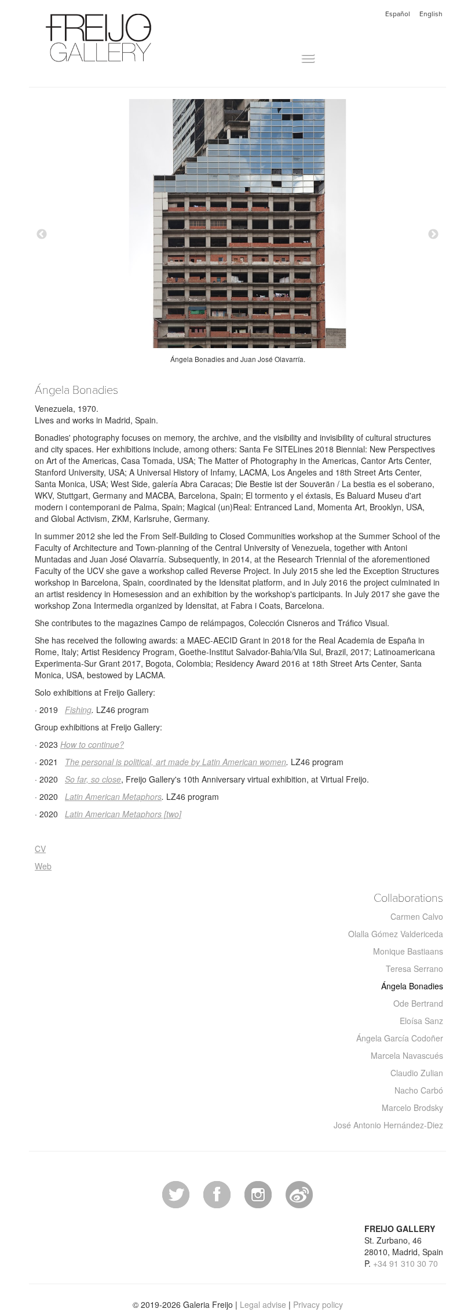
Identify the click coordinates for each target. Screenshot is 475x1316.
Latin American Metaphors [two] (123, 814)
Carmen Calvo (416, 916)
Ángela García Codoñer (399, 1038)
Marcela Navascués (407, 1055)
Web (43, 866)
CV (40, 848)
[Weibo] (299, 1193)
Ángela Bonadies (412, 986)
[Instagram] (258, 1193)
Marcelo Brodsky (412, 1107)
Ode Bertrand (418, 1003)
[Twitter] (175, 1193)
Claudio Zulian (416, 1073)
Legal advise (263, 1304)
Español (397, 14)
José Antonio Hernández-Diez (388, 1125)
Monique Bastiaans (408, 951)
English (431, 14)
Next (433, 234)
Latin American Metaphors (113, 796)
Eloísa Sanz (421, 1020)
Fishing (78, 709)
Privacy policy (318, 1304)
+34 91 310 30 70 (405, 1263)
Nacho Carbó (418, 1090)
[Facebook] (217, 1193)
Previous (42, 234)
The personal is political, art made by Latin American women (175, 761)
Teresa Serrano (414, 968)
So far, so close (93, 779)
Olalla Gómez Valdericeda (395, 934)
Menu (288, 58)
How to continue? (92, 744)
